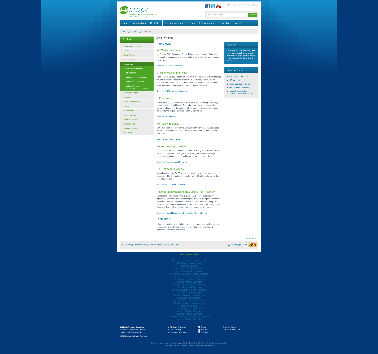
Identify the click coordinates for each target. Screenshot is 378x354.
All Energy (128, 133)
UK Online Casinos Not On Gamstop (189, 274)
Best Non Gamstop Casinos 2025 (189, 260)
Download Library (131, 93)
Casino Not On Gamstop (189, 268)
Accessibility (232, 5)
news (253, 50)
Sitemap (255, 5)
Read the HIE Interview (166, 117)
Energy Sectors (130, 124)
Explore (135, 31)
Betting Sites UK (189, 266)
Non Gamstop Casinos (189, 263)
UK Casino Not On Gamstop (189, 303)
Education (224, 23)
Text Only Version (244, 5)
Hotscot (233, 327)
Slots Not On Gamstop (189, 287)
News (237, 23)
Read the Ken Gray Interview (169, 139)
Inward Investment (131, 102)
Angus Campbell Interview (136, 77)
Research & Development (201, 23)
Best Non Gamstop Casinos (189, 276)
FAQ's (165, 245)
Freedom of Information (178, 332)
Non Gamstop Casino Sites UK (189, 279)
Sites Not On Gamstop (189, 292)
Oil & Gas (155, 23)
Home (125, 23)
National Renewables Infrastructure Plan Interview (137, 87)
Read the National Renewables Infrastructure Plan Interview (182, 213)
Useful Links (174, 245)
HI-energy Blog (130, 115)
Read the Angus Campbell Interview (172, 162)
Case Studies (129, 55)
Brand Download (155, 245)
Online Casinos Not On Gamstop (189, 290)
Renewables (139, 23)
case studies (231, 53)
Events (126, 51)
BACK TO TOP (251, 238)
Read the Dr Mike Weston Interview (172, 91)
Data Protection (175, 329)
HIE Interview (131, 73)
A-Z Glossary (127, 245)
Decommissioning (174, 23)
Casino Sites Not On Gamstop (189, 295)
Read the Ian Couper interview (169, 66)
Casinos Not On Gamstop (189, 282)
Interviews (128, 64)
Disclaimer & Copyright (178, 327)
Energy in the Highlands (133, 46)
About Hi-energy (130, 128)
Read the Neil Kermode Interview (171, 185)
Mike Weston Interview (135, 68)
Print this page (236, 245)
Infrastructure (129, 60)
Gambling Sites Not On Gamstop (189, 284)
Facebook (204, 332)
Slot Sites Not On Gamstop (189, 271)
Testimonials (129, 111)
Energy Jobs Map (131, 119)
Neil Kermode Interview (135, 82)
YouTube (204, 329)
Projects (127, 97)
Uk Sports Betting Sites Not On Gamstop (189, 316)
